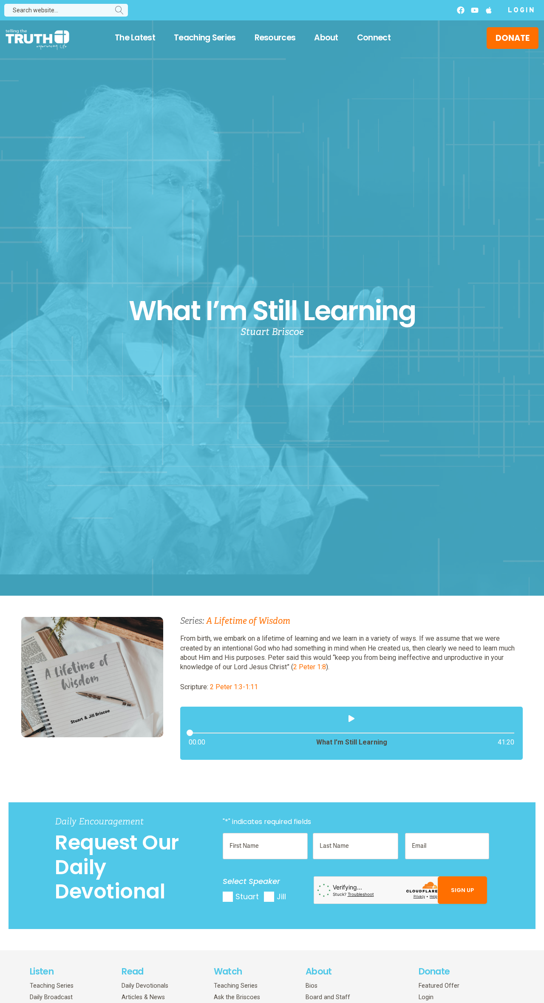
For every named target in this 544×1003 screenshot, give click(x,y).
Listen (42, 971)
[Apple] (489, 10)
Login (522, 10)
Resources (275, 37)
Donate (434, 971)
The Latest (135, 37)
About (326, 37)
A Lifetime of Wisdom (248, 621)
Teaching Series (205, 37)
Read (132, 971)
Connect (374, 37)
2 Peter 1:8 (309, 667)
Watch (228, 971)
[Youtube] (475, 10)
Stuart (247, 896)
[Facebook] (461, 10)
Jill (281, 896)
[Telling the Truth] (38, 39)
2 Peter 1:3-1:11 (234, 687)
